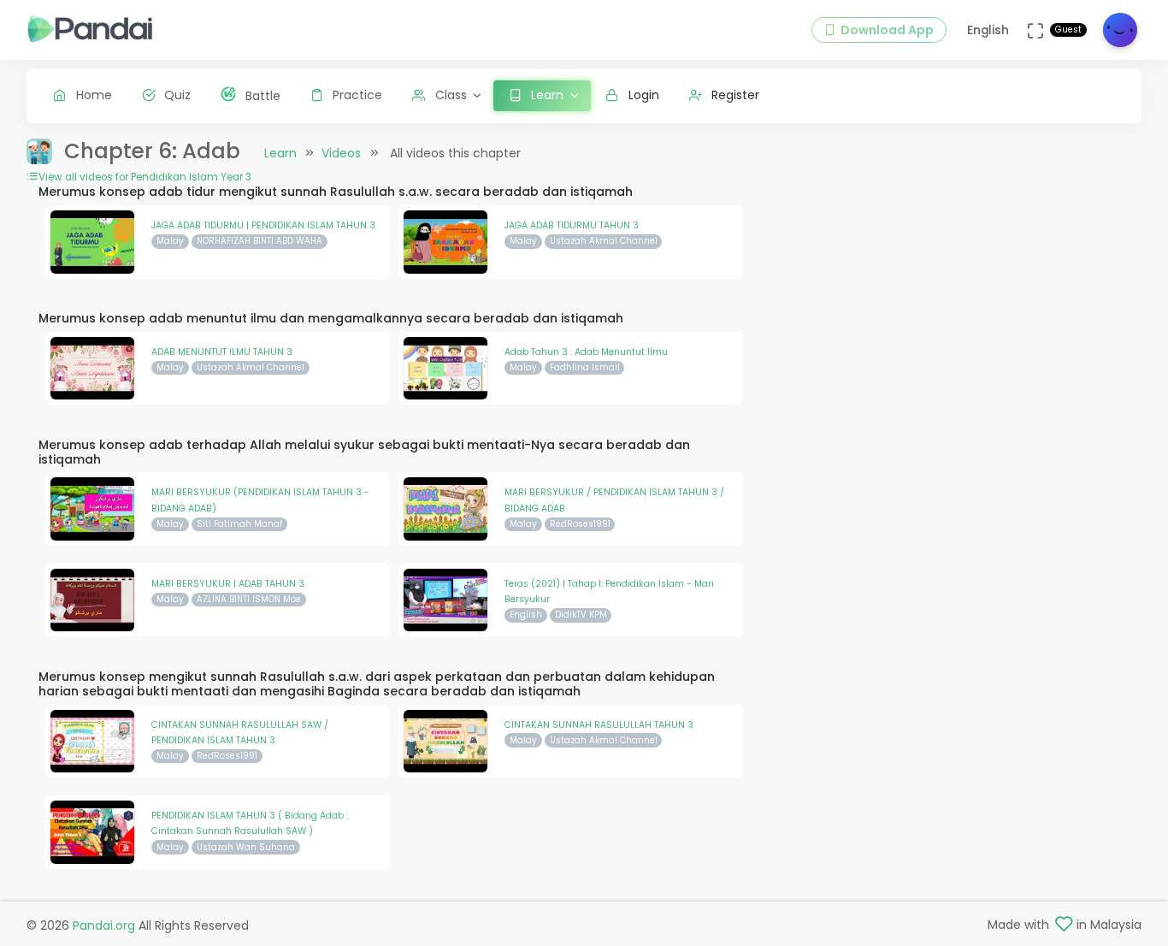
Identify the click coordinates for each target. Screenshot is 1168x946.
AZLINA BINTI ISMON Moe (249, 599)
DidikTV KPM (581, 614)
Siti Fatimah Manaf (239, 523)
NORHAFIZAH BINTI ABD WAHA (259, 240)
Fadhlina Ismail (585, 367)
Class (451, 94)
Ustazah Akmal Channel (604, 240)
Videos (341, 153)
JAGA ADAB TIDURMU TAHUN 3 (571, 225)
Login (643, 94)
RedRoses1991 (580, 523)
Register (735, 94)
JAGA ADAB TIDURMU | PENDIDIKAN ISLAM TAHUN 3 (263, 225)
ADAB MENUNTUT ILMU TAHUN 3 (221, 352)
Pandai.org (104, 925)
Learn (280, 153)
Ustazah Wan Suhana (246, 847)
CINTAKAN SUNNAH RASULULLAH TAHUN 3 (598, 724)
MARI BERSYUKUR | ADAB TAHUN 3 (227, 583)
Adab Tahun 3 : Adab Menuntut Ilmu (586, 352)
